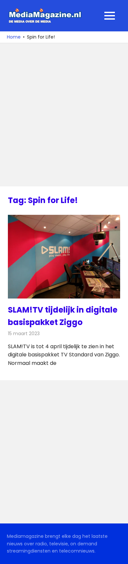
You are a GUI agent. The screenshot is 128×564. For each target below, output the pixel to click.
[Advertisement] (64, 115)
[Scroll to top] (118, 554)
